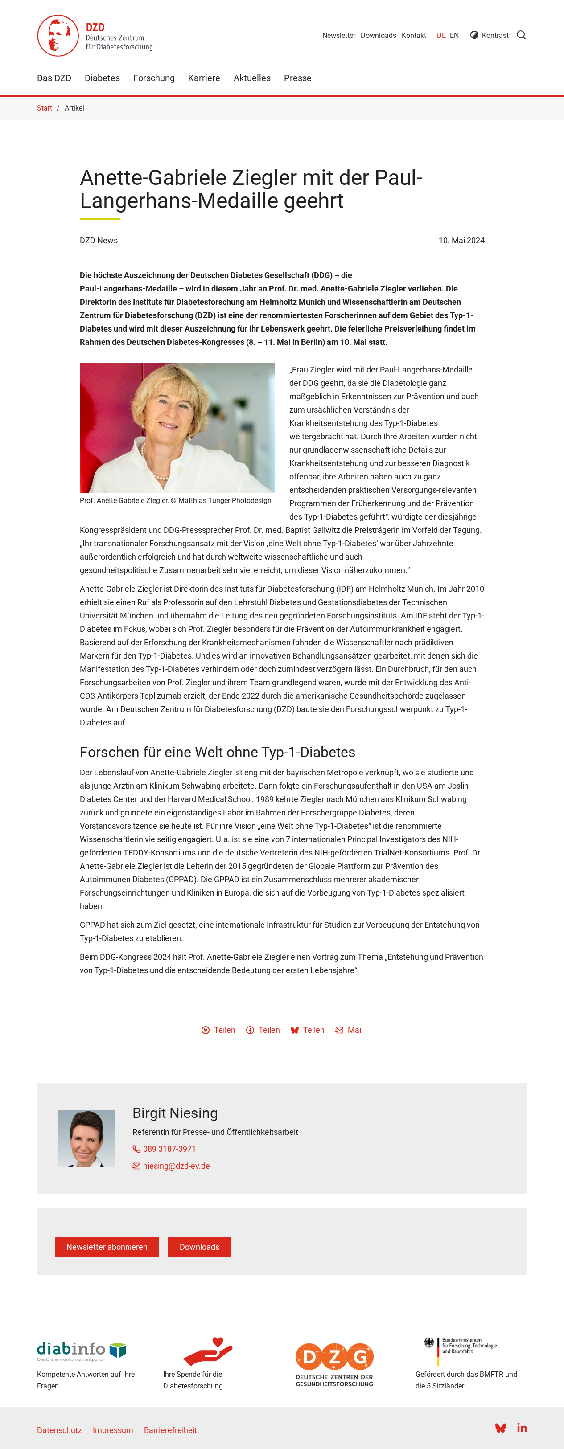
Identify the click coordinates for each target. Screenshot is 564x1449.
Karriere (204, 78)
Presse (298, 78)
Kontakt (414, 35)
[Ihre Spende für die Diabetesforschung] (219, 1352)
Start (44, 108)
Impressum (113, 1430)
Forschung (154, 78)
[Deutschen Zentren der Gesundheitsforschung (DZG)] (345, 1365)
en (454, 35)
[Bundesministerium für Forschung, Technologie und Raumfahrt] (471, 1352)
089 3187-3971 (169, 1149)
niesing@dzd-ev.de (176, 1166)
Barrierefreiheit (170, 1430)
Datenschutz (59, 1430)
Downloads (378, 35)
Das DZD (54, 78)
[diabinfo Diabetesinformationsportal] (93, 1352)
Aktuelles (252, 78)
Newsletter (338, 35)
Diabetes (102, 78)
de (441, 35)
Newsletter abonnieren (107, 1247)
